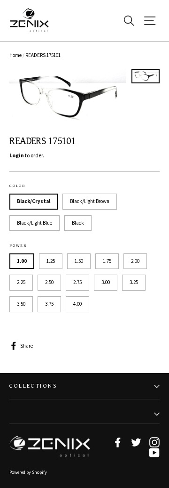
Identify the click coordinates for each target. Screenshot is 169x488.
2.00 (135, 261)
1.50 (79, 261)
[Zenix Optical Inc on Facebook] (118, 442)
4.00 (77, 304)
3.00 (105, 282)
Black (78, 223)
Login (16, 155)
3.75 (49, 304)
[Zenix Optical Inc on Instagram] (154, 442)
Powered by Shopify (28, 472)
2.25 (21, 282)
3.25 (134, 282)
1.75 (107, 261)
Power (18, 246)
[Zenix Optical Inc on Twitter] (136, 442)
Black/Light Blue (34, 223)
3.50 (21, 304)
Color (17, 186)
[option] (67, 97)
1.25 (50, 261)
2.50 (49, 282)
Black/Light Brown (89, 201)
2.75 (77, 282)
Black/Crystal (33, 201)
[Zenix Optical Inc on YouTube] (154, 452)
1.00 (22, 261)
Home (15, 55)
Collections (33, 386)
